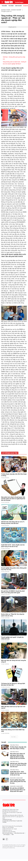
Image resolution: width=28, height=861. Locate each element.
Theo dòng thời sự (14, 745)
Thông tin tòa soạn (7, 819)
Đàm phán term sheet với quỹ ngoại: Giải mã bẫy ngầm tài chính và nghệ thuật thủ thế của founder (13, 498)
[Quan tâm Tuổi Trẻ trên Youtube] (3, 839)
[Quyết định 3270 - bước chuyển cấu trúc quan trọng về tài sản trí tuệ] (14, 535)
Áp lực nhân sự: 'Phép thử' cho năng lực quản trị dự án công (12, 614)
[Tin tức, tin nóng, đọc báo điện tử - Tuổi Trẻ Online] (8, 2)
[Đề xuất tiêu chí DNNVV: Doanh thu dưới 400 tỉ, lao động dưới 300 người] (14, 581)
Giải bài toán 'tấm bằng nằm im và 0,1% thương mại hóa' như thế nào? (12, 522)
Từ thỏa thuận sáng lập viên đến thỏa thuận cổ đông (14, 474)
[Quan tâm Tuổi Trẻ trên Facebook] (7, 839)
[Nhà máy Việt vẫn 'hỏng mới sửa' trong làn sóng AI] (14, 651)
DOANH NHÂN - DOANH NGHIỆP (11, 10)
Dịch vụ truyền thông (7, 833)
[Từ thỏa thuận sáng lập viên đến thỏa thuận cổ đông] (14, 464)
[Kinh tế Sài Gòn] (19, 2)
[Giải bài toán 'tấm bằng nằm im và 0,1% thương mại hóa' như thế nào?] (14, 512)
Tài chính (11, 5)
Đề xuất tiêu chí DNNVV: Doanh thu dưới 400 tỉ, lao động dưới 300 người (13, 591)
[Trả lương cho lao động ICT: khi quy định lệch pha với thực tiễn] (14, 674)
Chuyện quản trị (6, 11)
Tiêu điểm (4, 5)
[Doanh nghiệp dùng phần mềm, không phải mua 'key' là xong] (14, 558)
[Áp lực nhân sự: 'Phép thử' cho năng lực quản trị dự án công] (14, 604)
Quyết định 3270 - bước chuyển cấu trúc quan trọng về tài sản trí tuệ (13, 545)
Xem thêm (13, 736)
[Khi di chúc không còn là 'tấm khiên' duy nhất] (14, 720)
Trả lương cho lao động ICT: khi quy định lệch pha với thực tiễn (13, 684)
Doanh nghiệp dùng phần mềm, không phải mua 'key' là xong (13, 568)
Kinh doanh (18, 5)
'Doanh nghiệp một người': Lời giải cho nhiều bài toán (12, 638)
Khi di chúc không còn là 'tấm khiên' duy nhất (12, 730)
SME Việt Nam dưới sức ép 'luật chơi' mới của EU (13, 707)
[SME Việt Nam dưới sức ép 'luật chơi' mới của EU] (14, 697)
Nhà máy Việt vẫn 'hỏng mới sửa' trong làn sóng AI (13, 661)
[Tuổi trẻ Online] (8, 804)
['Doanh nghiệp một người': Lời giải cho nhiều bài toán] (14, 627)
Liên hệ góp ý (6, 834)
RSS (13, 834)
